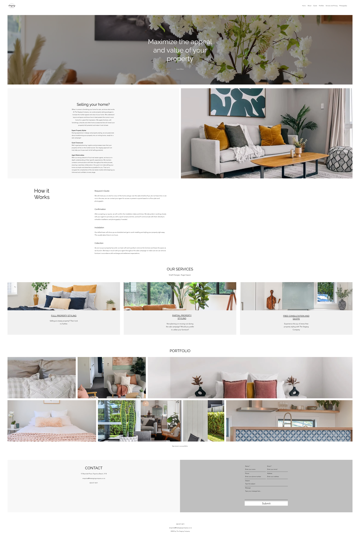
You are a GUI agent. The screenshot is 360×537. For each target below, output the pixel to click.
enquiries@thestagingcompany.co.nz (93, 478)
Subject (247, 480)
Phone (247, 473)
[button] (180, 69)
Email (269, 466)
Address (269, 473)
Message (248, 488)
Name (247, 466)
